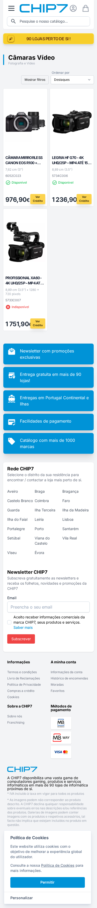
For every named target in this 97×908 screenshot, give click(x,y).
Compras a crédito (20, 691)
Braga (40, 491)
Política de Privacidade (24, 684)
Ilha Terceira (45, 510)
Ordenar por (61, 73)
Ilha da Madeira (75, 510)
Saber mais (23, 627)
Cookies (13, 697)
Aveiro (12, 491)
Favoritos (57, 691)
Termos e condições (22, 672)
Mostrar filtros (35, 80)
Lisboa (67, 519)
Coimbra (42, 500)
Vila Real (69, 538)
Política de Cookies (57, 865)
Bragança (70, 491)
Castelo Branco (20, 500)
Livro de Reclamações (23, 678)
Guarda (13, 510)
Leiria (39, 519)
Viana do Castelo (42, 540)
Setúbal (13, 538)
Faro (66, 500)
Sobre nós (14, 716)
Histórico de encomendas (69, 678)
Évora (39, 552)
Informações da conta (67, 672)
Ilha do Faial (17, 519)
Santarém (70, 528)
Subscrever (21, 639)
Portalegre (16, 528)
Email (12, 598)
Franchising (15, 722)
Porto (39, 528)
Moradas (57, 684)
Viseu (12, 552)
